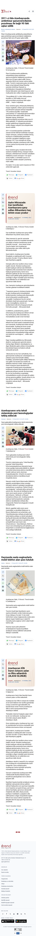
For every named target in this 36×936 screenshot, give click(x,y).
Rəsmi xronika (5, 872)
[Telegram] (17, 913)
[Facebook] (6, 913)
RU (21, 933)
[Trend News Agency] (6, 846)
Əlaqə (2, 883)
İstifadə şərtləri (5, 897)
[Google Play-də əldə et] (21, 921)
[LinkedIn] (21, 913)
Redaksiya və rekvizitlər (7, 881)
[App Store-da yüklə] (7, 921)
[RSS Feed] (24, 913)
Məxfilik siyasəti (5, 900)
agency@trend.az (5, 861)
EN (15, 933)
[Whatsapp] (2, 913)
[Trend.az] (6, 11)
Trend (26, 449)
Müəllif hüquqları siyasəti (7, 902)
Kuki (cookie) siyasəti (6, 905)
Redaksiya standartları (7, 886)
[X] (10, 913)
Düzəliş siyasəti (5, 888)
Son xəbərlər (4, 870)
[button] (3, 41)
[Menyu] (33, 11)
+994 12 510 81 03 (5, 859)
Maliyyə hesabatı (5, 891)
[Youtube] (13, 913)
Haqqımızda (4, 878)
